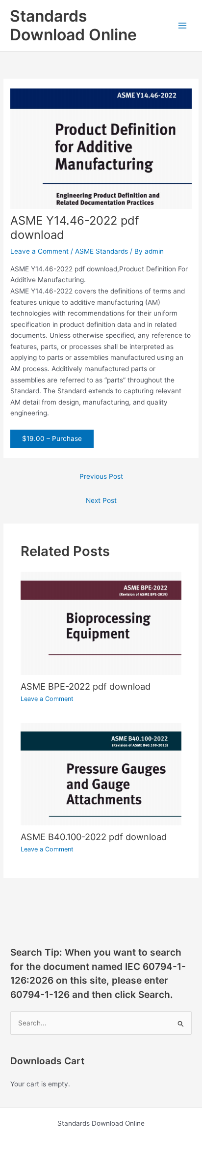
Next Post (101, 500)
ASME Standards (101, 251)
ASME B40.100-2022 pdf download (94, 836)
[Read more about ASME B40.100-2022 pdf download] (101, 774)
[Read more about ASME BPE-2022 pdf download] (101, 623)
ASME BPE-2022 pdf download (86, 686)
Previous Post (101, 476)
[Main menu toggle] (183, 26)
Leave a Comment (39, 251)
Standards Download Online (73, 25)
